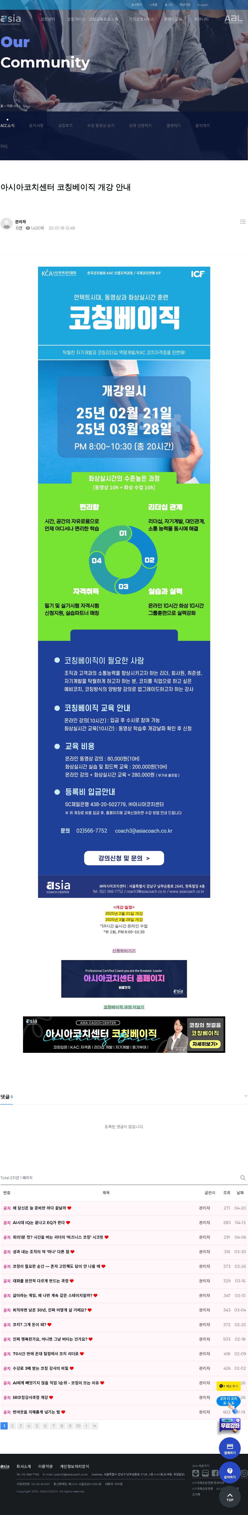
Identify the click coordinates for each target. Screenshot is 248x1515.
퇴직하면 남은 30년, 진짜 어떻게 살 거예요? (50, 1310)
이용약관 (45, 1466)
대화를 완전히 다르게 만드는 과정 (41, 1281)
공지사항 (36, 125)
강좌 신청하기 (140, 125)
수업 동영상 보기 (101, 125)
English (203, 5)
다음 (86, 1426)
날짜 (240, 1193)
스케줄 (153, 5)
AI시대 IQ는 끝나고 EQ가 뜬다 (39, 1222)
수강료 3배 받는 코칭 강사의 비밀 (41, 1368)
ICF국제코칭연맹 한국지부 (208, 1483)
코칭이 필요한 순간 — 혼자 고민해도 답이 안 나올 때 (57, 1266)
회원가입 (185, 5)
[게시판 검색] (243, 1178)
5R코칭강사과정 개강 (31, 1397)
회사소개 (23, 1466)
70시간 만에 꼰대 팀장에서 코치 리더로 (46, 1354)
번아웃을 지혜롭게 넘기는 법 (37, 1412)
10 (78, 1425)
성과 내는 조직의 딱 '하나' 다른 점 (41, 1252)
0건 (18, 228)
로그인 (169, 5)
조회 (227, 1193)
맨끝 (94, 1426)
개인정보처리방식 (74, 1466)
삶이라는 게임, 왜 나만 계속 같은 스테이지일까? (53, 1295)
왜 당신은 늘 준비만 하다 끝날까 (40, 1208)
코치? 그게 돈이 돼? (30, 1324)
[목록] (243, 222)
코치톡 (196, 1494)
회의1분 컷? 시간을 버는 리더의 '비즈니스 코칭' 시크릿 (59, 1237)
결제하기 (173, 125)
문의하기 (137, 5)
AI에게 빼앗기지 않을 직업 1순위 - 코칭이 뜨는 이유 (56, 1383)
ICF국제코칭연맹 (202, 1488)
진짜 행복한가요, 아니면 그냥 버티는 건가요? (51, 1339)
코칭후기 (65, 125)
